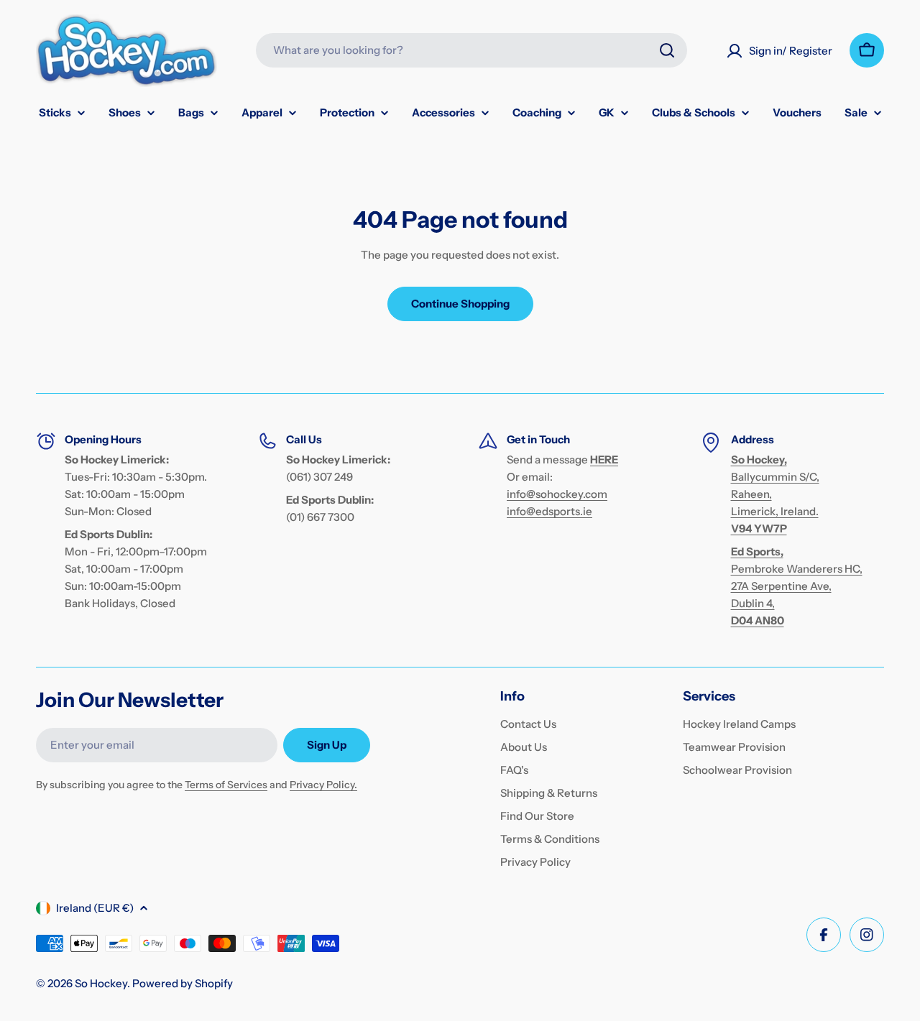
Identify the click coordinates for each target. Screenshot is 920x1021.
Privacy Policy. (323, 784)
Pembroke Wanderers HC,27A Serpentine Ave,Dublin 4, (796, 586)
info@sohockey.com (557, 494)
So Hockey (101, 983)
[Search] (667, 50)
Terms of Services (226, 784)
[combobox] (471, 50)
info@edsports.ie (549, 511)
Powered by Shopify (182, 983)
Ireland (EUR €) (95, 908)
